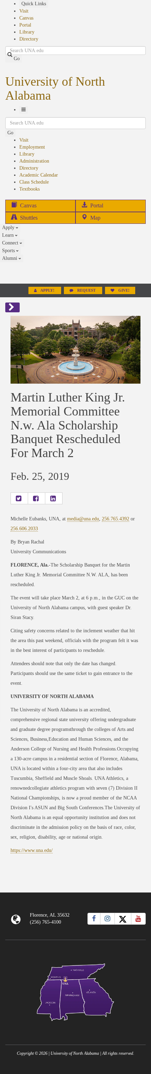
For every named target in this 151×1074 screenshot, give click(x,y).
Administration (34, 161)
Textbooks (29, 189)
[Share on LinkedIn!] (54, 498)
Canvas (26, 18)
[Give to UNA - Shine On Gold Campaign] (75, 1027)
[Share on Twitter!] (19, 498)
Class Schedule (34, 182)
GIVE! (123, 290)
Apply (9, 227)
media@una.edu (83, 518)
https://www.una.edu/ (32, 850)
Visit (23, 11)
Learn (8, 235)
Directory (28, 39)
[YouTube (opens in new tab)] (138, 919)
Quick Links (33, 3)
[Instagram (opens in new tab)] (107, 919)
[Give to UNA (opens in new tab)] (75, 272)
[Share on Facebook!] (36, 498)
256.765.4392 (115, 518)
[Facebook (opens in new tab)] (93, 919)
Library (26, 32)
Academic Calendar (38, 175)
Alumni (10, 258)
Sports (9, 250)
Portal (25, 25)
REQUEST (86, 290)
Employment (32, 147)
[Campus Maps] (75, 991)
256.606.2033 (24, 528)
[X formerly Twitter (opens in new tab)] (122, 919)
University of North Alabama (55, 88)
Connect (11, 243)
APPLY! (47, 290)
